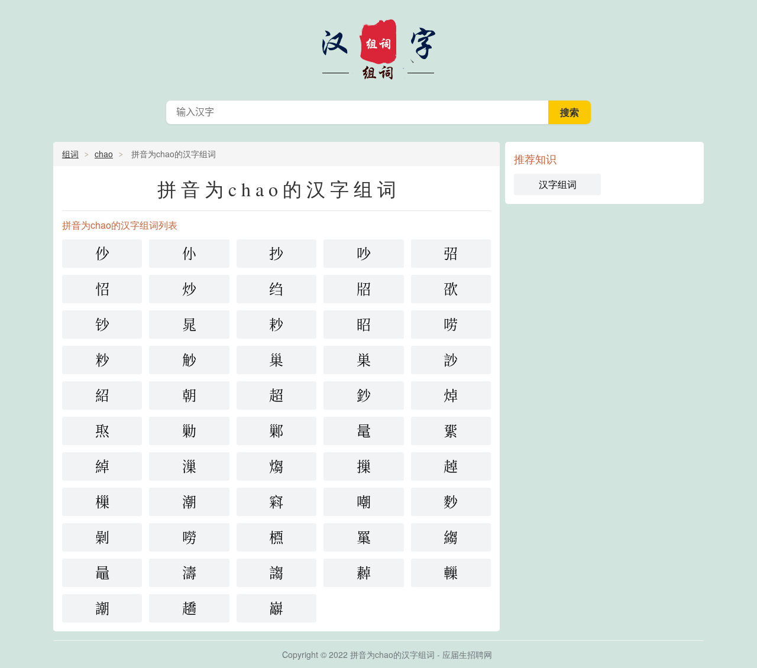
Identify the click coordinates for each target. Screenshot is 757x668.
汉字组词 (378, 47)
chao (104, 154)
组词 (70, 154)
